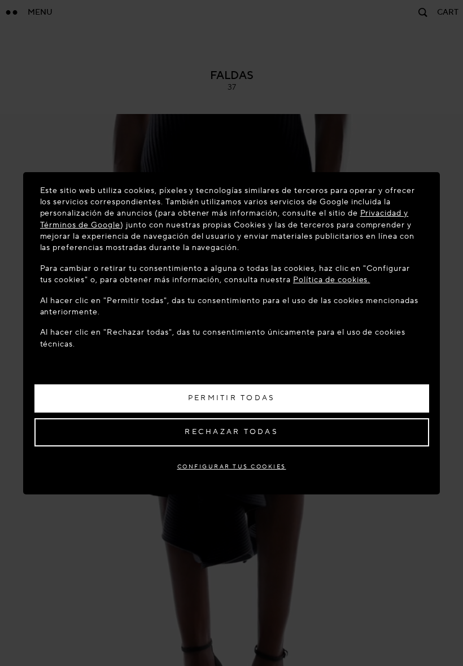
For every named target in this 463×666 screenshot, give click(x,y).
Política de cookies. (331, 279)
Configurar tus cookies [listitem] (231, 466)
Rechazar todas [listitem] (231, 431)
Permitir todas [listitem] (232, 397)
